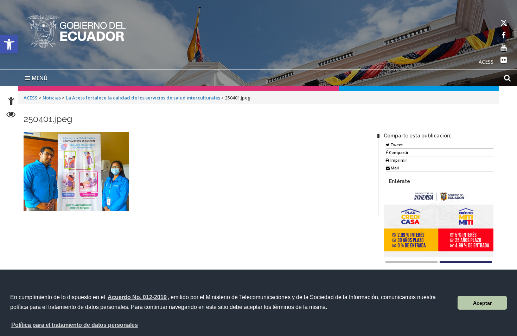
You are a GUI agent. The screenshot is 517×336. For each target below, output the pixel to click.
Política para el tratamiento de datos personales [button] (74, 325)
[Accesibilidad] (11, 102)
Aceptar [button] (482, 303)
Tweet (396, 143)
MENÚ (38, 76)
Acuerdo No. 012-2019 (137, 297)
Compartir (398, 151)
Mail (394, 166)
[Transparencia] (11, 115)
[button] (9, 44)
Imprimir (398, 158)
